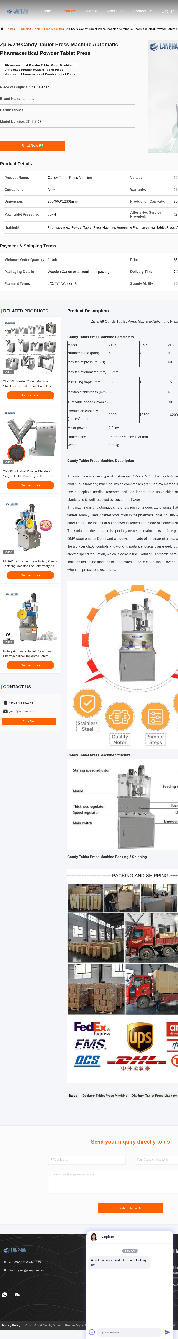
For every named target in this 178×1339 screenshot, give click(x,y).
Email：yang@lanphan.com (26, 1270)
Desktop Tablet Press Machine (104, 1095)
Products (68, 11)
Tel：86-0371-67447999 (24, 1262)
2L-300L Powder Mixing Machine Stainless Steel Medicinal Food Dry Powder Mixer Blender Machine (27, 386)
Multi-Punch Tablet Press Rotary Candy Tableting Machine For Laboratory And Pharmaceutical (30, 565)
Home (46, 11)
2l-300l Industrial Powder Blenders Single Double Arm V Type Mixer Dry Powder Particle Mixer (28, 475)
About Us (115, 11)
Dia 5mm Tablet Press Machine (154, 1095)
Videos (92, 11)
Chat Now (30, 145)
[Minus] (167, 1237)
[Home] (17, 11)
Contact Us (142, 11)
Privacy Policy (10, 1325)
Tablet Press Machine (48, 28)
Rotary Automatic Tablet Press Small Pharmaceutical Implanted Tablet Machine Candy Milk (28, 655)
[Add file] (92, 1332)
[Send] (167, 1332)
